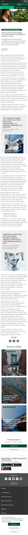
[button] (22, 4)
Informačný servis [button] (6, 497)
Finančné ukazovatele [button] (7, 505)
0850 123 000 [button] (14, 449)
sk (24, 1)
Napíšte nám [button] (14, 446)
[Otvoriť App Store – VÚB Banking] (16, 464)
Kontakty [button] (3, 513)
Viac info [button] (14, 531)
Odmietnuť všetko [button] (14, 528)
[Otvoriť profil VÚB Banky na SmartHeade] (21, 479)
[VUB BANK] (5, 4)
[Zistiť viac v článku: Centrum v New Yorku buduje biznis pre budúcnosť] (14, 362)
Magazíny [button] (3, 509)
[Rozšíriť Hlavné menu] (26, 4)
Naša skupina (19, 4)
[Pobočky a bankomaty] (21, 1)
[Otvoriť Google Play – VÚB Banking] (6, 464)
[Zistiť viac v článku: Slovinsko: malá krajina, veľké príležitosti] (14, 390)
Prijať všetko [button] (14, 524)
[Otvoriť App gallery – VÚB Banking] (6, 468)
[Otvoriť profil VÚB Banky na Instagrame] (17, 479)
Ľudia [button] (2, 1)
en (26, 1)
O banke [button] (3, 488)
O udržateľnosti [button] (5, 492)
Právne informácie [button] (6, 501)
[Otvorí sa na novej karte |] (10, 341)
